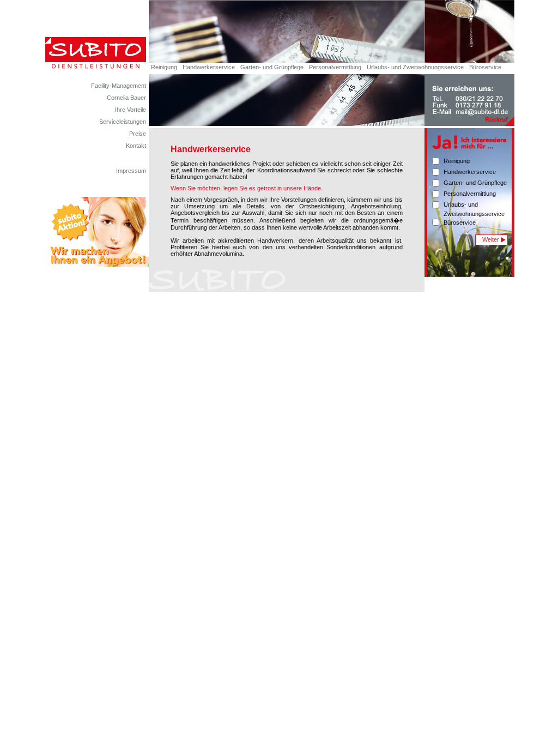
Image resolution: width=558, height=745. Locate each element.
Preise (137, 133)
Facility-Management (118, 85)
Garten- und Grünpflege (272, 67)
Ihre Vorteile (130, 109)
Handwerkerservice (209, 67)
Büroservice (485, 67)
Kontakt (136, 145)
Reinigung (164, 67)
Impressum (131, 170)
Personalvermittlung (335, 67)
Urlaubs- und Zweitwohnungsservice (415, 67)
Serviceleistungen (122, 121)
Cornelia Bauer (126, 97)
